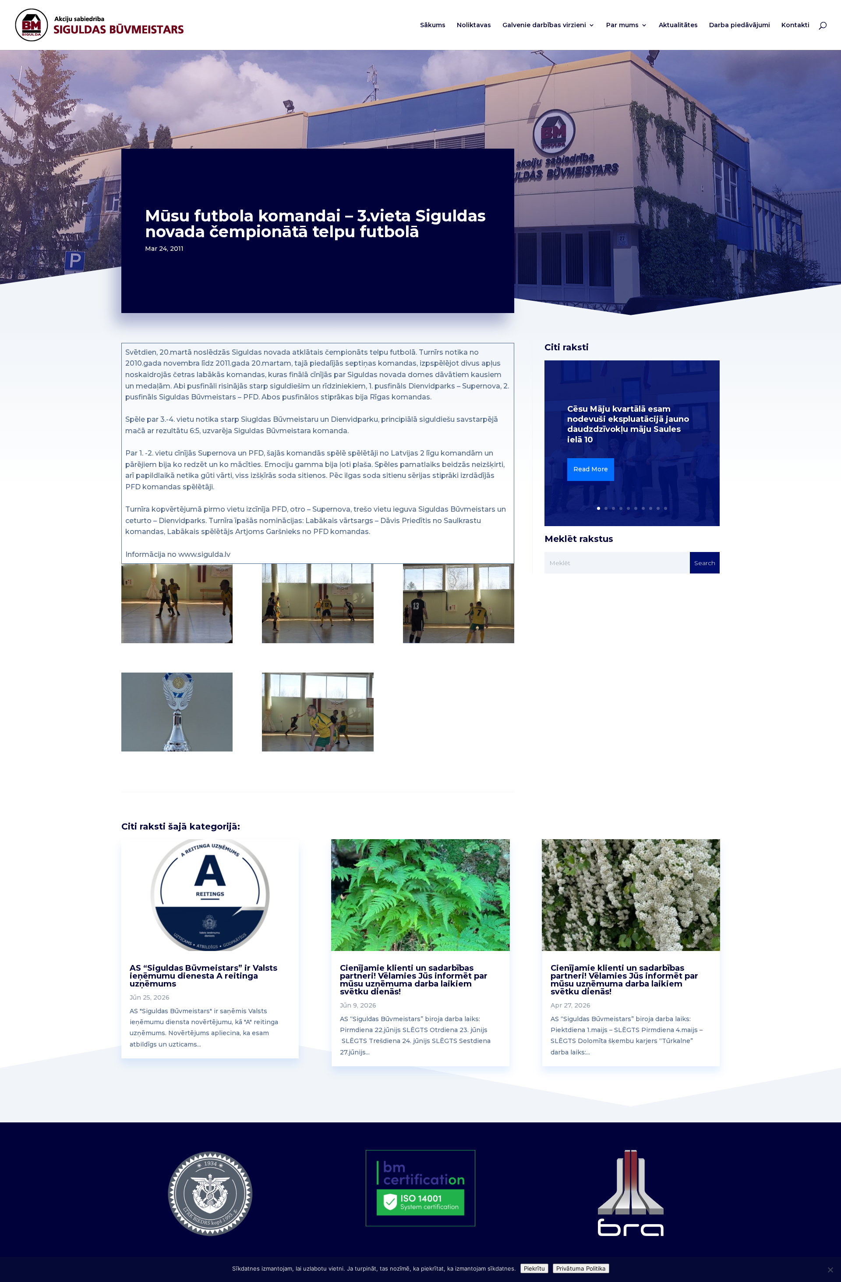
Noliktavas (474, 25)
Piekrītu (534, 1268)
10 (665, 508)
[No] (830, 1269)
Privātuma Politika (581, 1268)
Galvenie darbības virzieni (544, 25)
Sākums (432, 25)
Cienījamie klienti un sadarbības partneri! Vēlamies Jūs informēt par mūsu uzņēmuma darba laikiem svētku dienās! (414, 980)
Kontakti (795, 25)
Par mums (622, 25)
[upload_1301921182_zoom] (317, 712)
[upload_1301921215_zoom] (458, 603)
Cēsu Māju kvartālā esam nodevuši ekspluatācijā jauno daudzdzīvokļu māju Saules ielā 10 (628, 424)
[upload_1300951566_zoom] (177, 712)
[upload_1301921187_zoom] (177, 603)
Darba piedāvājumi (739, 25)
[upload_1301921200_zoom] (317, 603)
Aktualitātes (678, 25)
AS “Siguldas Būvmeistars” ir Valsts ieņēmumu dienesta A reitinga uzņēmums (203, 976)
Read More (590, 469)
